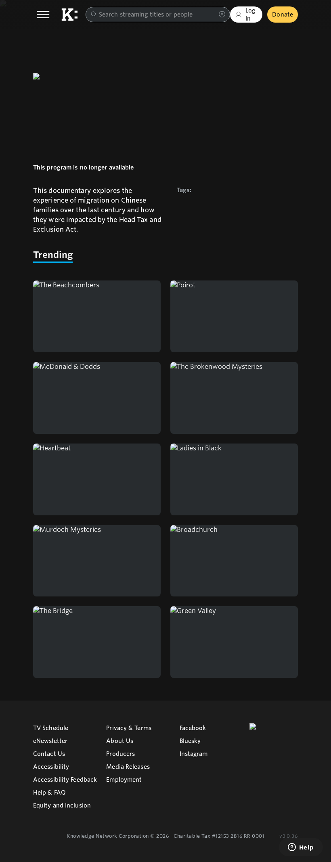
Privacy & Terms (128, 728)
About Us (119, 741)
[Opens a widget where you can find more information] (301, 848)
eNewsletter (50, 741)
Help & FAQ (49, 792)
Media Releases (127, 767)
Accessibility (51, 767)
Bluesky (190, 741)
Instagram (194, 754)
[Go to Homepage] (69, 14)
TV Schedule (50, 728)
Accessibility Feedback (65, 779)
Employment (124, 779)
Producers (120, 754)
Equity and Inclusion (62, 805)
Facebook (193, 728)
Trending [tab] (53, 254)
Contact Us (49, 754)
